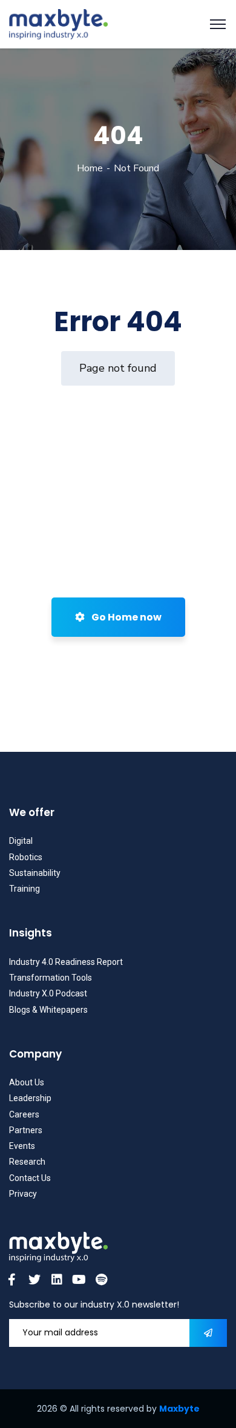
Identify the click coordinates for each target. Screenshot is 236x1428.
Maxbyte (179, 1409)
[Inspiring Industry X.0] (58, 23)
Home (90, 168)
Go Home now (126, 617)
